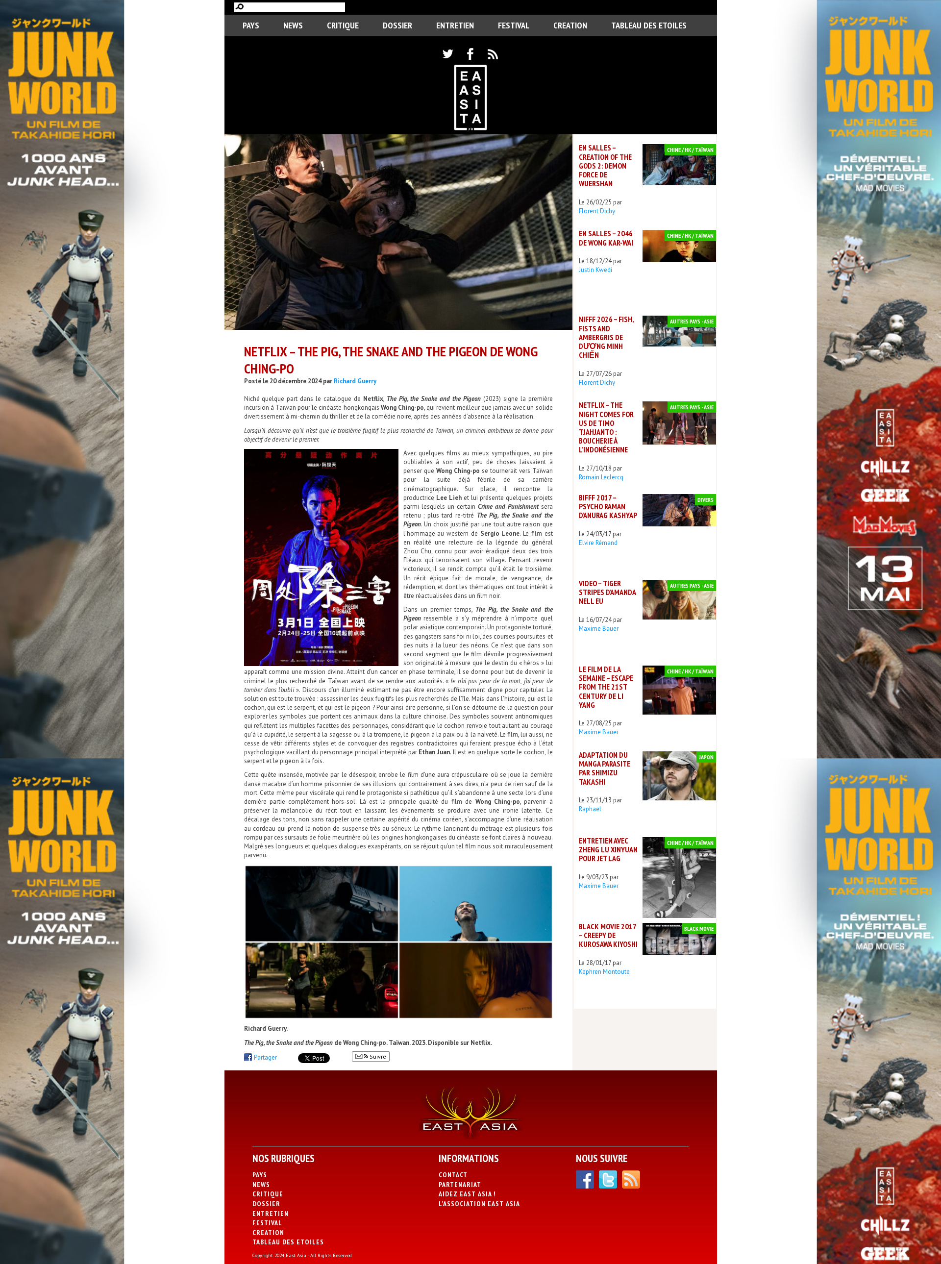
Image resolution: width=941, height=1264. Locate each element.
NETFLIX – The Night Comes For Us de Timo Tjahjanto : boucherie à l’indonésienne (606, 427)
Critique (343, 25)
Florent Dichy (597, 211)
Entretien (455, 25)
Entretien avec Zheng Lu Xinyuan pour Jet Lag (608, 849)
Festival (513, 25)
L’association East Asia (479, 1203)
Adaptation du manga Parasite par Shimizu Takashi (604, 768)
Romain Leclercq (601, 477)
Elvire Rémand (598, 543)
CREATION (570, 25)
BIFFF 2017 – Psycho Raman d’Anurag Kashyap (608, 506)
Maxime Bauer (599, 628)
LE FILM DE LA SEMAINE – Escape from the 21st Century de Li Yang (606, 687)
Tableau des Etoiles (649, 25)
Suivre (377, 1056)
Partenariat (460, 1184)
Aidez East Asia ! (467, 1194)
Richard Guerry (355, 381)
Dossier (397, 25)
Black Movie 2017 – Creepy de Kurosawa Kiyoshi (608, 935)
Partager (265, 1057)
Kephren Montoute (604, 971)
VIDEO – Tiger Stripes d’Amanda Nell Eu (607, 592)
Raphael (590, 809)
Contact (453, 1174)
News (293, 25)
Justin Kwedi (595, 270)
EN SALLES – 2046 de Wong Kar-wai (606, 237)
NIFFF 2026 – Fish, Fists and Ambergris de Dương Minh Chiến (606, 337)
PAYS (251, 25)
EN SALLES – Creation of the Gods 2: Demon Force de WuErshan (605, 165)
